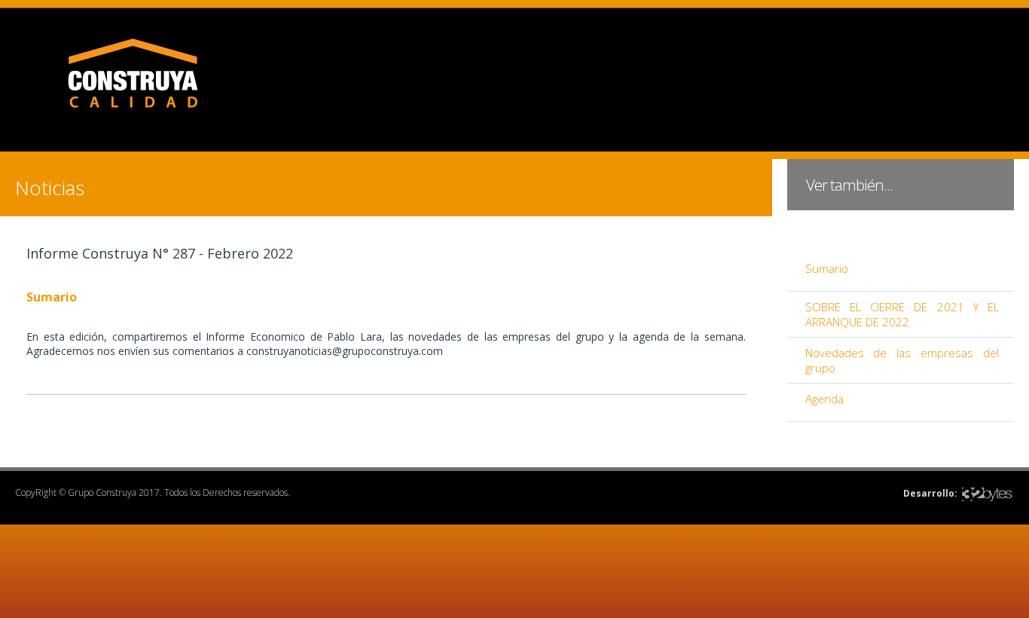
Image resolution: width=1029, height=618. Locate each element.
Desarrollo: (930, 493)
